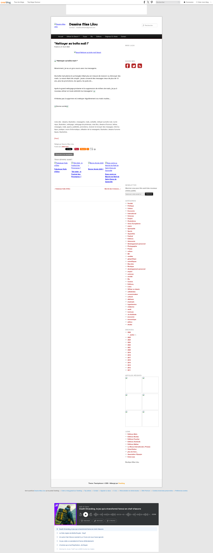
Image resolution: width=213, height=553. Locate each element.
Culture (130, 208)
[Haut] (56, 138)
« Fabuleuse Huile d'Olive (62, 189)
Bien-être (131, 264)
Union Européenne (134, 223)
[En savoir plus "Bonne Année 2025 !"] (150, 392)
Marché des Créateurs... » (113, 189)
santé (129, 309)
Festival (130, 236)
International (132, 213)
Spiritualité (131, 228)
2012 (129, 368)
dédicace (131, 299)
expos (130, 226)
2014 (129, 365)
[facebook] (144, 2)
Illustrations (132, 221)
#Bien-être (65, 147)
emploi (130, 271)
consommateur (133, 294)
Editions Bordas (133, 437)
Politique (131, 206)
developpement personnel (136, 269)
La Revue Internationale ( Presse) (139, 447)
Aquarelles (131, 234)
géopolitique (132, 259)
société (130, 276)
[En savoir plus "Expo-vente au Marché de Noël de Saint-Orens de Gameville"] (133, 409)
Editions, (131, 284)
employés (131, 302)
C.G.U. (115, 491)
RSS (140, 66)
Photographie (132, 246)
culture (130, 251)
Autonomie (131, 241)
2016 (129, 360)
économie (131, 317)
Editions (99, 36)
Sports (130, 231)
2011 (129, 370)
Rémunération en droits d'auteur (129, 491)
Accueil (60, 36)
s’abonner (87, 520)
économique (132, 319)
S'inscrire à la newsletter (64, 154)
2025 (129, 337)
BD (129, 254)
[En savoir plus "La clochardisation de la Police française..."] (150, 426)
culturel (130, 297)
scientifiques (132, 261)
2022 (129, 345)
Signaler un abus (106, 491)
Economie (131, 211)
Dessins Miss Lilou (83, 24)
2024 (129, 340)
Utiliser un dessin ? (73, 36)
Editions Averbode (134, 442)
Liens (129, 286)
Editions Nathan (133, 444)
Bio (92, 36)
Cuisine (130, 281)
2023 (129, 342)
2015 (129, 362)
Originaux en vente (111, 36)
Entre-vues (131, 457)
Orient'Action (132, 449)
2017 (129, 357)
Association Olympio (135, 454)
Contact (123, 36)
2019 (129, 352)
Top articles (87, 491)
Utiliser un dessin (134, 289)
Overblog (121, 483)
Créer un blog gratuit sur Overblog (71, 491)
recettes (130, 256)
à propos (112, 520)
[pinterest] (151, 2)
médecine (131, 307)
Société (130, 203)
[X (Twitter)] (148, 2)
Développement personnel (137, 244)
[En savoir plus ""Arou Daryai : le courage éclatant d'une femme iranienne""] (133, 426)
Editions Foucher (133, 439)
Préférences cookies (181, 491)
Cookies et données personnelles (163, 491)
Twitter (133, 66)
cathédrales (131, 292)
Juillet (132, 335)
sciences (131, 274)
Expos (85, 36)
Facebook (127, 66)
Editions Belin (132, 434)
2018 (129, 355)
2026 (129, 332)
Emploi (130, 218)
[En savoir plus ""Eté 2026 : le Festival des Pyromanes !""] (133, 392)
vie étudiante (132, 314)
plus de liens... (133, 452)
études (130, 324)
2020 (129, 350)
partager (100, 520)
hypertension (132, 304)
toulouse (131, 312)
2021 (129, 347)
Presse (130, 249)
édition (130, 322)
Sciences (131, 216)
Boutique (131, 266)
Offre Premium (146, 491)
